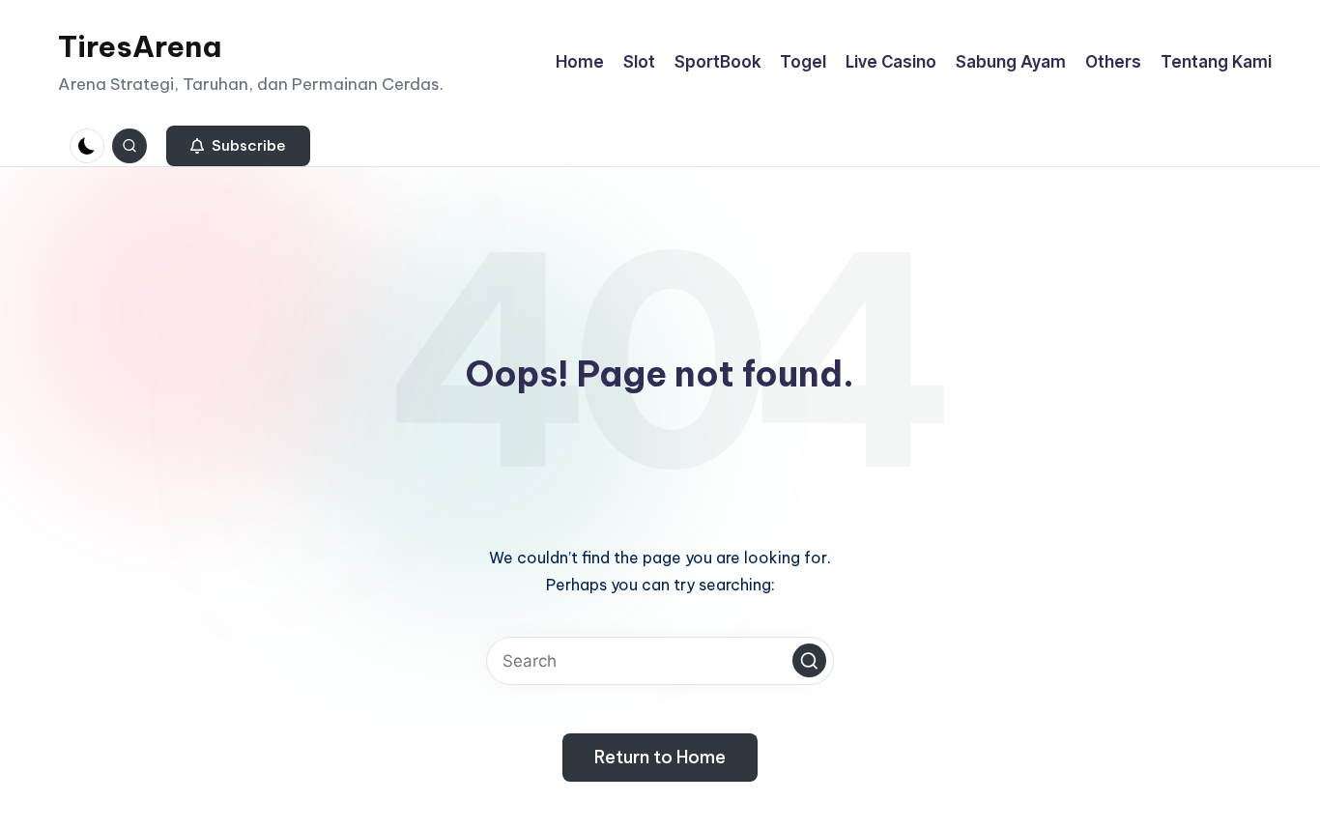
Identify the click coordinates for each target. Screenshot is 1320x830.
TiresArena (139, 46)
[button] (238, 146)
